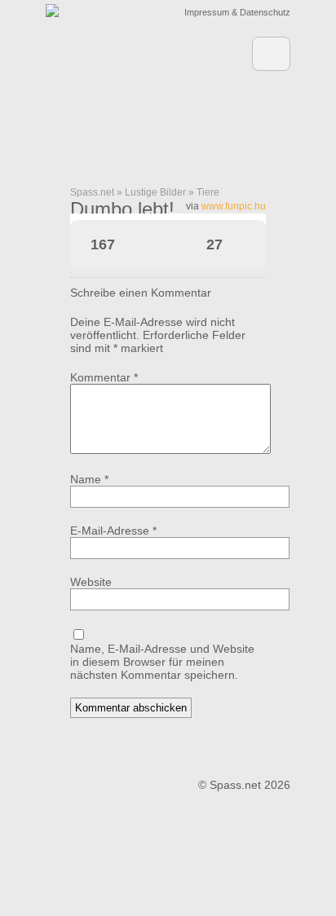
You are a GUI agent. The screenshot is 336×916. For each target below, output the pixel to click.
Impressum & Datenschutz (237, 12)
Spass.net (92, 192)
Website (91, 581)
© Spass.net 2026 (244, 784)
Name (89, 479)
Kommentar (104, 377)
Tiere (208, 192)
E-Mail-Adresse (113, 530)
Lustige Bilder (155, 192)
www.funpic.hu (233, 206)
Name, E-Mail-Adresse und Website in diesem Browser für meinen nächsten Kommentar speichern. (162, 661)
